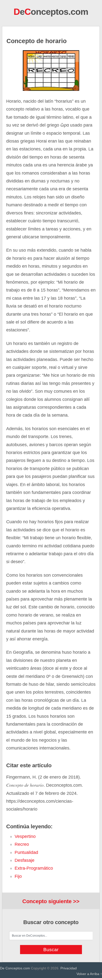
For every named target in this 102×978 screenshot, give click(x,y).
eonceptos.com (51, 12)
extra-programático (34, 868)
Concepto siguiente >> (50, 901)
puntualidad (26, 852)
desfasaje (24, 860)
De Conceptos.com (15, 968)
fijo (18, 876)
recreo (22, 844)
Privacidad (68, 968)
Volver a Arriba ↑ (89, 974)
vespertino (25, 836)
